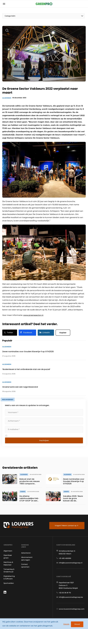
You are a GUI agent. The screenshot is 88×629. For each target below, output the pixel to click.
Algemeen (6, 98)
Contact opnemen (25, 565)
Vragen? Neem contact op (66, 525)
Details (66, 624)
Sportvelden (9, 583)
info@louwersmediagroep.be (71, 597)
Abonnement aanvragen (26, 558)
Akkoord (77, 624)
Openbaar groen (8, 556)
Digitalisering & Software (9, 577)
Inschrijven (44, 440)
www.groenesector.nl (33, 315)
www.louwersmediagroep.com (71, 609)
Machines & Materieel (8, 563)
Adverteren (26, 553)
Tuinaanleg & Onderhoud (9, 570)
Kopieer (62, 333)
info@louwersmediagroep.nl (70, 563)
